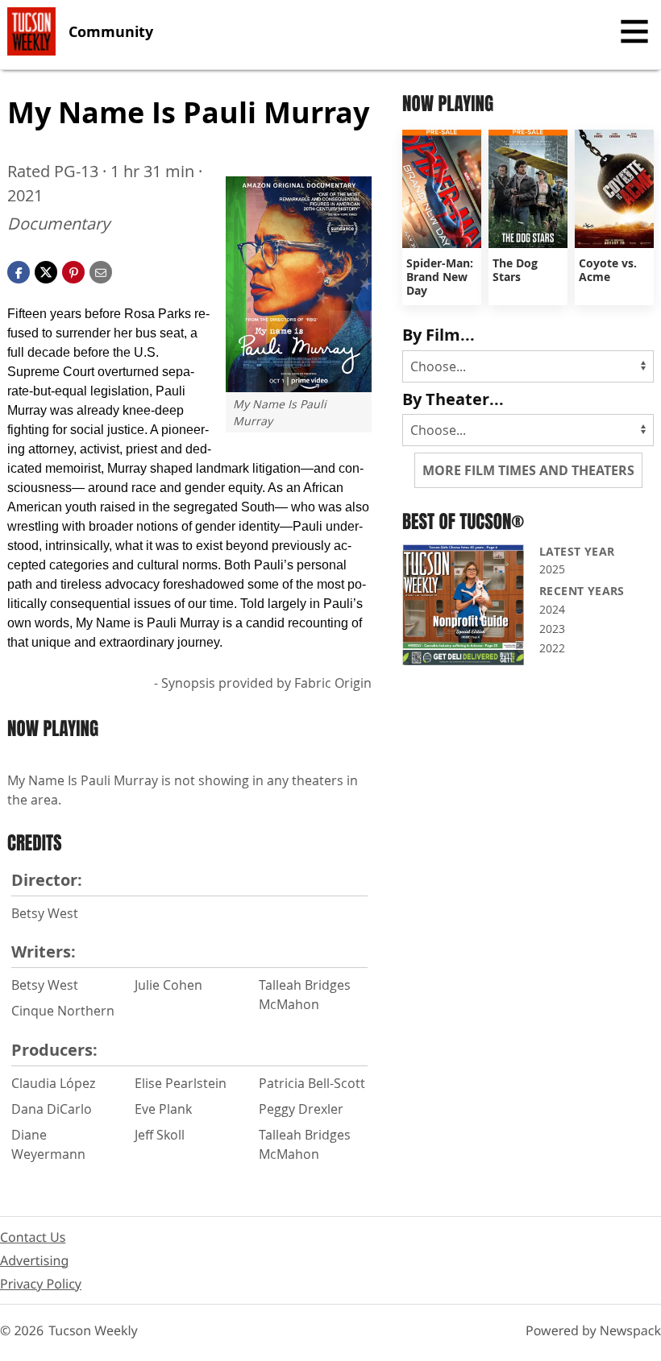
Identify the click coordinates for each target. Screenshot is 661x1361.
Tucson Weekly (93, 1330)
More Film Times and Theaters (528, 470)
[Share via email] (100, 270)
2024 (552, 609)
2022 (552, 648)
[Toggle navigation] (634, 31)
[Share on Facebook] (18, 270)
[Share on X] (46, 270)
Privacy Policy (40, 1284)
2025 (552, 569)
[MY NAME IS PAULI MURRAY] (299, 284)
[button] (73, 270)
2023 (552, 628)
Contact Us (32, 1237)
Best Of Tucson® (463, 521)
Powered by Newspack (593, 1330)
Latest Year (576, 551)
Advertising (34, 1260)
